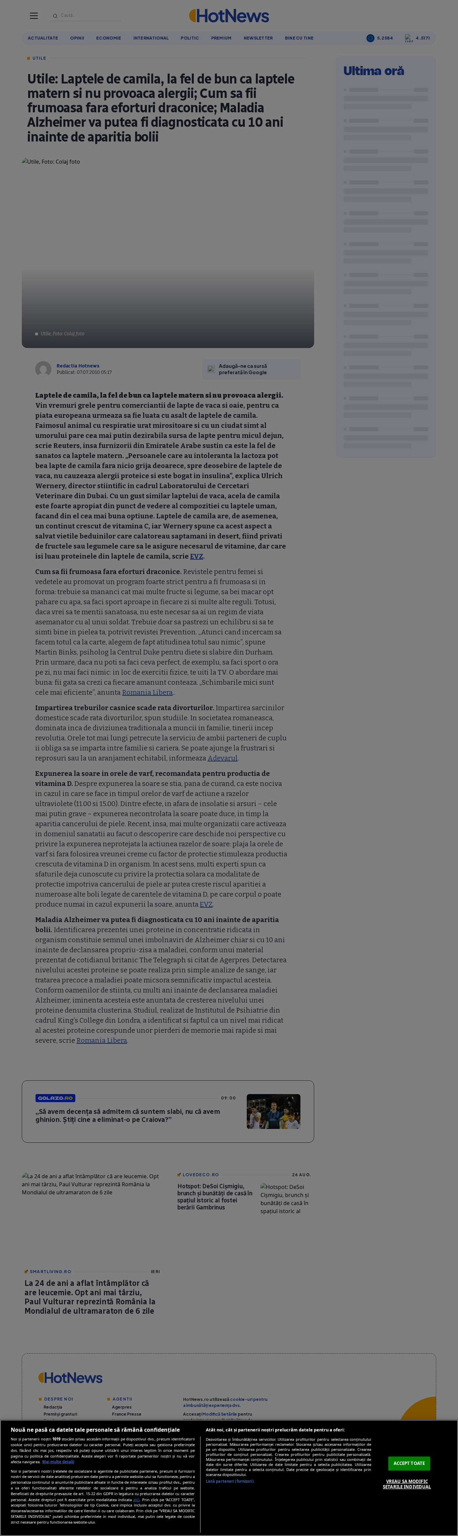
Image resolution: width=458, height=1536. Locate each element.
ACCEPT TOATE (409, 1463)
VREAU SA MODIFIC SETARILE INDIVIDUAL (407, 1484)
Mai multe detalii (58, 1461)
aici (136, 1499)
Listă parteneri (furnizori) (230, 1481)
